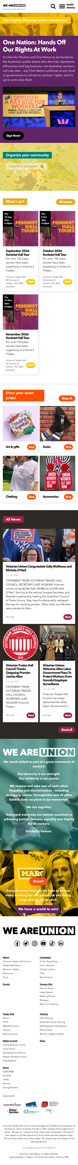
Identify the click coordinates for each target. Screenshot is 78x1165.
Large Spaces (46, 992)
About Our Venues (49, 1004)
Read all (67, 730)
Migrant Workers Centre (15, 1056)
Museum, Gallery (11, 969)
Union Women (47, 965)
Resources (8, 973)
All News (7, 1075)
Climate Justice (47, 969)
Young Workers (10, 1087)
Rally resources (10, 1034)
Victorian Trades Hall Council (17, 961)
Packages (44, 1000)
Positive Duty (46, 1030)
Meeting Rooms (47, 996)
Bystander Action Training (52, 1022)
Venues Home (46, 988)
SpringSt (10, 616)
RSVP (31, 282)
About (6, 1018)
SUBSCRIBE (8, 1071)
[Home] (39, 930)
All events (65, 202)
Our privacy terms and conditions (39, 1147)
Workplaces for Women (14, 1052)
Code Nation (34, 1154)
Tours (5, 977)
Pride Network (9, 1060)
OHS (42, 973)
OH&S (6, 1079)
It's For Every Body (48, 961)
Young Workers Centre (14, 1044)
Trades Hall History (12, 965)
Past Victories (46, 977)
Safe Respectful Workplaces (53, 1026)
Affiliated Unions (11, 1026)
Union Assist (9, 1048)
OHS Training (46, 1018)
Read (68, 617)
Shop (31, 447)
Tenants (6, 1030)
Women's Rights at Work (52, 1034)
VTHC (5, 1022)
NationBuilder (51, 1154)
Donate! (38, 881)
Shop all (67, 398)
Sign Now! (13, 136)
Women (7, 1083)
